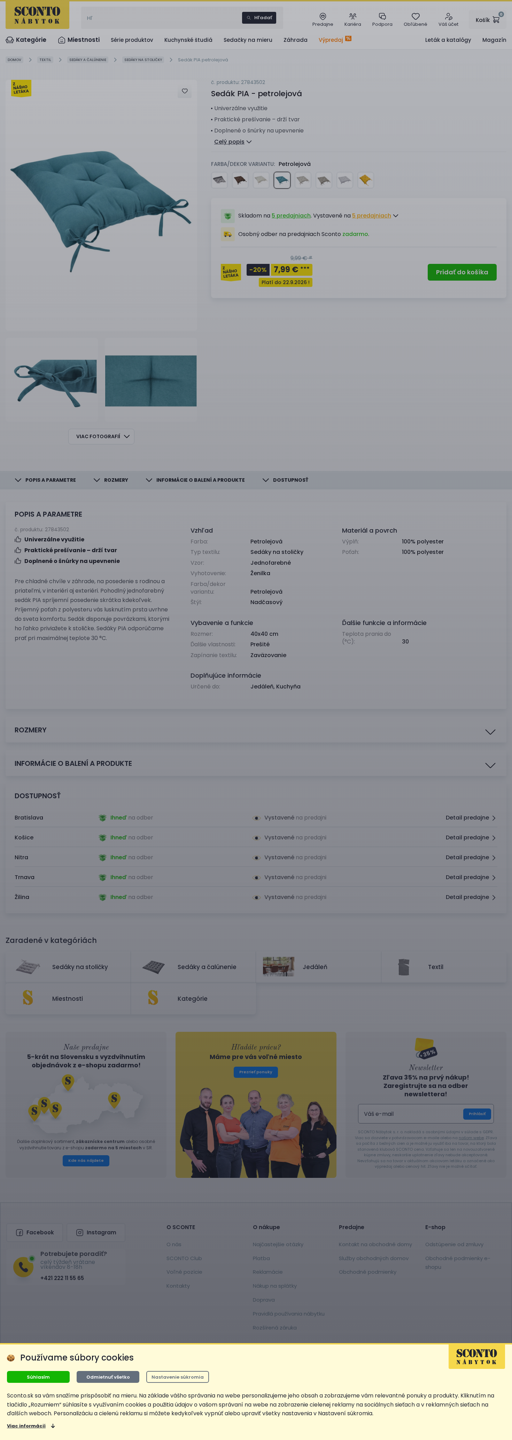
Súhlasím (38, 1377)
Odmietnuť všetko (108, 1377)
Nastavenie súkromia (178, 1377)
